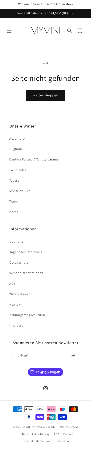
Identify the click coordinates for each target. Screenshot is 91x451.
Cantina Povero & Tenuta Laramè (34, 159)
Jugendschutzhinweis (25, 252)
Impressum (17, 325)
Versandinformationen (26, 273)
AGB (12, 283)
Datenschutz (18, 262)
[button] (9, 31)
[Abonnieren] (73, 355)
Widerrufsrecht (20, 294)
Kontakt (15, 304)
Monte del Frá (19, 191)
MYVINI (26, 426)
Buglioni (15, 149)
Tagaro (14, 180)
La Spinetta (18, 170)
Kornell (15, 212)
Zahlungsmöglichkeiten (27, 315)
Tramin (14, 201)
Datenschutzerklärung (36, 434)
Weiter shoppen (45, 95)
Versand (68, 434)
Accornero (17, 138)
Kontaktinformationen (38, 441)
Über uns (16, 241)
